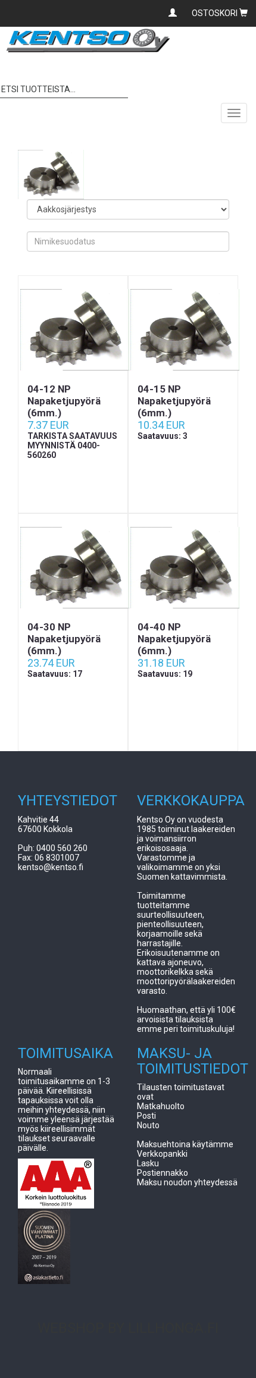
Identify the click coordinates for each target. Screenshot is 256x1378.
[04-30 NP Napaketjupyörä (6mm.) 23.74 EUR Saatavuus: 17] (72, 567)
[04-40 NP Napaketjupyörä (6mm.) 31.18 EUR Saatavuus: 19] (183, 567)
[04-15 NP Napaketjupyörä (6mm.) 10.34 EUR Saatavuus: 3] (183, 329)
